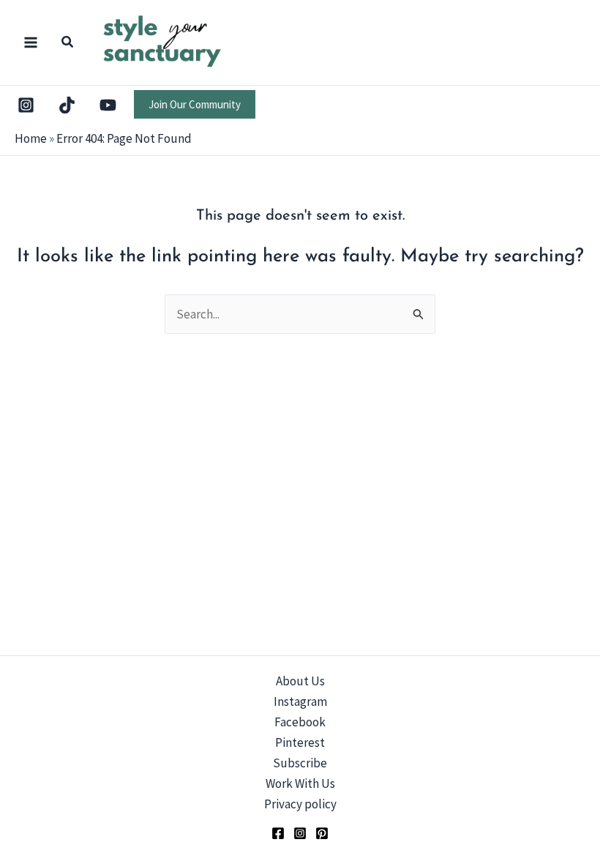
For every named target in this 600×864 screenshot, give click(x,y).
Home (31, 138)
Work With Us (300, 783)
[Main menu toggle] (31, 42)
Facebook (300, 722)
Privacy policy (300, 804)
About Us (300, 681)
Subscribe (300, 763)
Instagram (300, 701)
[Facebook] (278, 833)
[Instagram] (26, 105)
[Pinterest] (322, 833)
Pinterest (300, 742)
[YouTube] (108, 105)
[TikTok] (67, 105)
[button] (68, 43)
